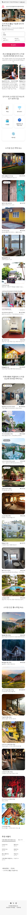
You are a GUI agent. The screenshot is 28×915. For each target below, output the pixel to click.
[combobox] (13, 35)
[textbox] (7, 40)
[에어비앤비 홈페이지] (3, 6)
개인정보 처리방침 (10, 907)
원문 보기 (22, 2)
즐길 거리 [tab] (20, 839)
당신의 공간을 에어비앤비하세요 (15, 6)
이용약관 (18, 907)
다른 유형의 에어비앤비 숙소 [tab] (9, 839)
